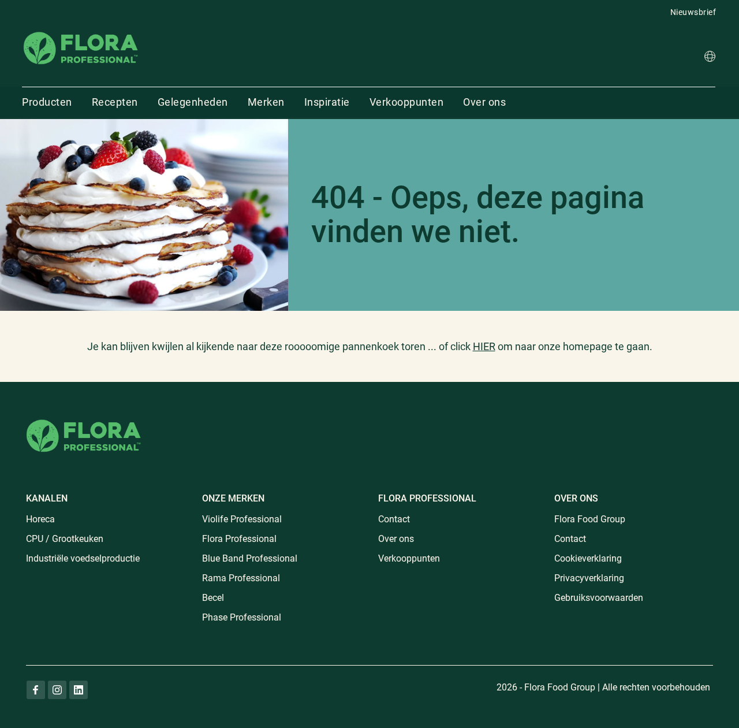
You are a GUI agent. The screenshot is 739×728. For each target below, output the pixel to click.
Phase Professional (241, 617)
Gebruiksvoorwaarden (598, 597)
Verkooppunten (407, 102)
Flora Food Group (589, 519)
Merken (266, 102)
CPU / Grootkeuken (64, 538)
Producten (47, 102)
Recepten (115, 102)
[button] (710, 58)
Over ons (484, 102)
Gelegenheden (193, 102)
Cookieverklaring (588, 558)
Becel (213, 597)
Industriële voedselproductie (83, 558)
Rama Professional (241, 578)
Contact (394, 519)
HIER (484, 346)
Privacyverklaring (589, 578)
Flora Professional (239, 538)
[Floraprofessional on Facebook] (36, 690)
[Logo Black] (81, 31)
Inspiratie (327, 102)
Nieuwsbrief (693, 12)
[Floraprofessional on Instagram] (57, 690)
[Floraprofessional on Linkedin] (78, 690)
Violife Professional (242, 519)
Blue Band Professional (249, 558)
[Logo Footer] (83, 417)
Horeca (40, 519)
